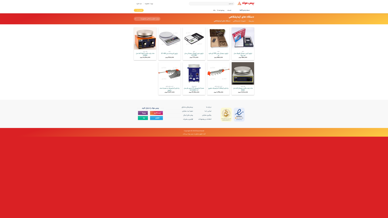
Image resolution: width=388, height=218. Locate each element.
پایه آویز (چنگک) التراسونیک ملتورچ (218, 88)
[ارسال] (190, 3)
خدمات (229, 10)
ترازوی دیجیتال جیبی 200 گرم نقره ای (218, 54)
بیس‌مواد (251, 21)
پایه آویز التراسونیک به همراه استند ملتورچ (170, 89)
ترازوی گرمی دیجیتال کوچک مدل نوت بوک (243, 54)
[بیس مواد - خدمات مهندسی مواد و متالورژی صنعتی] (245, 4)
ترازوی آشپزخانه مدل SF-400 (169, 54)
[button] (138, 3)
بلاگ (214, 10)
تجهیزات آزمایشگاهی (239, 21)
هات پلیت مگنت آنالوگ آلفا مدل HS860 (145, 54)
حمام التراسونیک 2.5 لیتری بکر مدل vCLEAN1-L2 (194, 89)
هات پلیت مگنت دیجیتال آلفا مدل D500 (243, 89)
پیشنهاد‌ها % (220, 10)
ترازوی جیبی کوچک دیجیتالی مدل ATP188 (194, 54)
